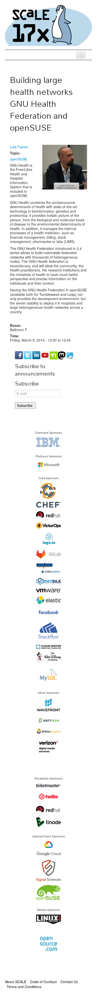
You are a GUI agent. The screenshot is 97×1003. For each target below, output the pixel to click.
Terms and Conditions (24, 986)
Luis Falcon (19, 146)
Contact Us (69, 981)
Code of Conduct (43, 981)
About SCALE (15, 981)
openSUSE (18, 158)
